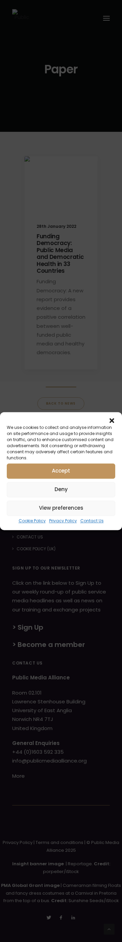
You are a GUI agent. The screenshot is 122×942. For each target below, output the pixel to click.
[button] (111, 420)
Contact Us (92, 521)
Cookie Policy (32, 521)
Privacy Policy (63, 521)
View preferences (61, 507)
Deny (61, 489)
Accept (61, 470)
